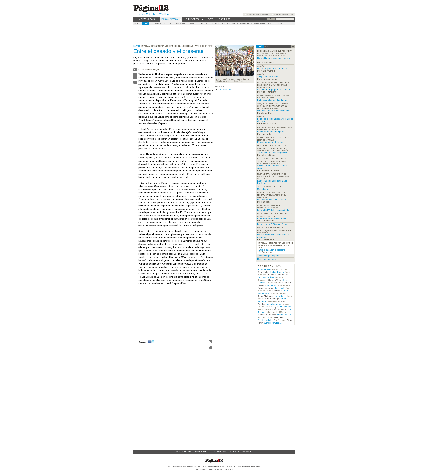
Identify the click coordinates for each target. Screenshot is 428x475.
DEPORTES (220, 23)
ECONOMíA (156, 23)
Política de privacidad (223, 466)
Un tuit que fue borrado (267, 259)
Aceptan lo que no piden (268, 256)
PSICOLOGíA (232, 23)
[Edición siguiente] (137, 14)
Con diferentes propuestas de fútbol (273, 89)
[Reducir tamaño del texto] (135, 78)
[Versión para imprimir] (135, 83)
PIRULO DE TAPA (275, 23)
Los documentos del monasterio (271, 199)
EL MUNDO (192, 23)
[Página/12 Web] (151, 11)
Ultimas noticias (184, 452)
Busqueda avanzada (283, 14)
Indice (137, 23)
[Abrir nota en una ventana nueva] (135, 70)
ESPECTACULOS (206, 23)
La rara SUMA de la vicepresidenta (273, 210)
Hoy (167, 14)
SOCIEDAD (167, 23)
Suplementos (220, 452)
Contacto (247, 452)
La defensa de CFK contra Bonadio (273, 224)
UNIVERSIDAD (246, 23)
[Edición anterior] (134, 14)
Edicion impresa (202, 452)
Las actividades (225, 89)
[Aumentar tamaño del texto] (135, 75)
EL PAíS (146, 23)
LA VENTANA (180, 23)
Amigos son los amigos (267, 77)
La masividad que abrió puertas (271, 132)
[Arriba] (210, 348)
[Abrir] (180, 19)
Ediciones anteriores (257, 14)
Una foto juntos (264, 189)
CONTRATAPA (259, 23)
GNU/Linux (228, 470)
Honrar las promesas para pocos (272, 68)
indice (267, 46)
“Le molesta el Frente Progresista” (272, 153)
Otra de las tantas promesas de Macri (274, 111)
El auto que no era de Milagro (270, 142)
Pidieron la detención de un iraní (272, 218)
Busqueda (234, 452)
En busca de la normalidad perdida (273, 100)
